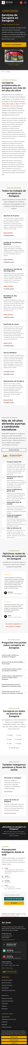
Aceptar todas (14, 1037)
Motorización (5, 1003)
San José (19, 739)
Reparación (4, 1024)
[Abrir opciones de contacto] (21, 2)
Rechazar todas (14, 1040)
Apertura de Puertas (6, 982)
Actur (19, 735)
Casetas (19, 743)
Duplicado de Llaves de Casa (8, 990)
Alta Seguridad (5, 987)
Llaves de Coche (5, 1016)
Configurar (14, 1043)
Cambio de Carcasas (6, 1027)
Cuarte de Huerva (15, 747)
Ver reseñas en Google (13, 626)
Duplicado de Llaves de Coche (9, 1019)
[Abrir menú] (25, 2)
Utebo (10, 743)
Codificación (4, 1022)
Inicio (3, 71)
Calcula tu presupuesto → (14, 44)
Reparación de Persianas (7, 1001)
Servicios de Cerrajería (7, 980)
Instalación (4, 1006)
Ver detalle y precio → (9, 235)
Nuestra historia (14, 450)
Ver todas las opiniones (13, 624)
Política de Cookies (22, 1034)
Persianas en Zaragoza (7, 998)
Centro (9, 739)
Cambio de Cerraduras (7, 985)
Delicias (11, 735)
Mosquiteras (4, 1008)
